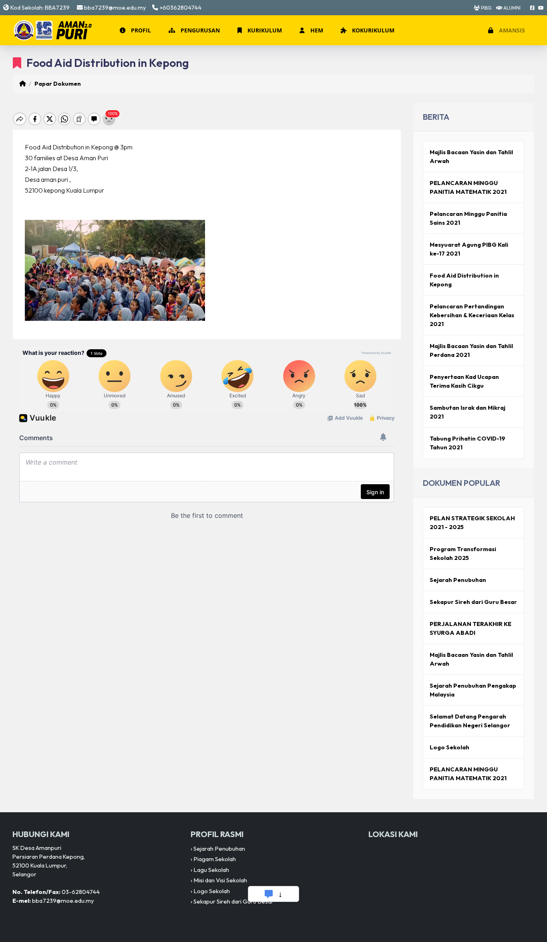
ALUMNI (511, 8)
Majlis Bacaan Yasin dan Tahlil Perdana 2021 (471, 350)
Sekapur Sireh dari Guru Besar (473, 602)
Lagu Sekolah (211, 870)
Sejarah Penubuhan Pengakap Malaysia (473, 690)
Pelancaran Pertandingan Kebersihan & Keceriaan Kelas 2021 (472, 315)
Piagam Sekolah (214, 859)
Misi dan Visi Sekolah (220, 880)
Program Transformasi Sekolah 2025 (463, 553)
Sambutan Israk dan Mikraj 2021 (467, 412)
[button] (134, 30)
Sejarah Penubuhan (458, 580)
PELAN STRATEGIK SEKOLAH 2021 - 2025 (472, 522)
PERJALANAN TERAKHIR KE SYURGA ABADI (470, 628)
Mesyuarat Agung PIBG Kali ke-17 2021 (469, 249)
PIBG (485, 8)
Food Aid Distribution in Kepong (464, 280)
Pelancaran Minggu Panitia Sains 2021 (468, 218)
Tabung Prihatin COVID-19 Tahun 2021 (467, 443)
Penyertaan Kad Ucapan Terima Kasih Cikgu (464, 381)
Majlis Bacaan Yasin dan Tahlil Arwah (471, 156)
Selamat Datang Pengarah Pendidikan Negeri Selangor (470, 721)
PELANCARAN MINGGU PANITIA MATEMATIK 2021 (468, 187)
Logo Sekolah (449, 747)
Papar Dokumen (57, 83)
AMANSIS (511, 30)
